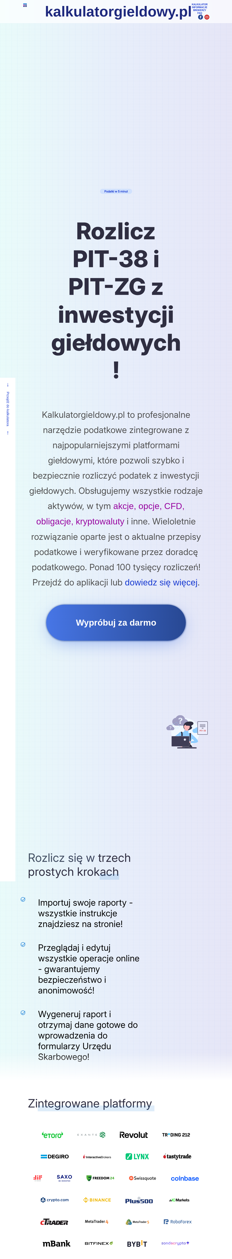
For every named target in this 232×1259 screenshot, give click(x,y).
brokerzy (199, 10)
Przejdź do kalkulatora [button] (8, 409)
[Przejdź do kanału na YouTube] (207, 17)
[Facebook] (200, 17)
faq (199, 13)
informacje (199, 7)
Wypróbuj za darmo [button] (116, 622)
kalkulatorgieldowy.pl (118, 11)
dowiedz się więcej (161, 582)
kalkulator (200, 4)
